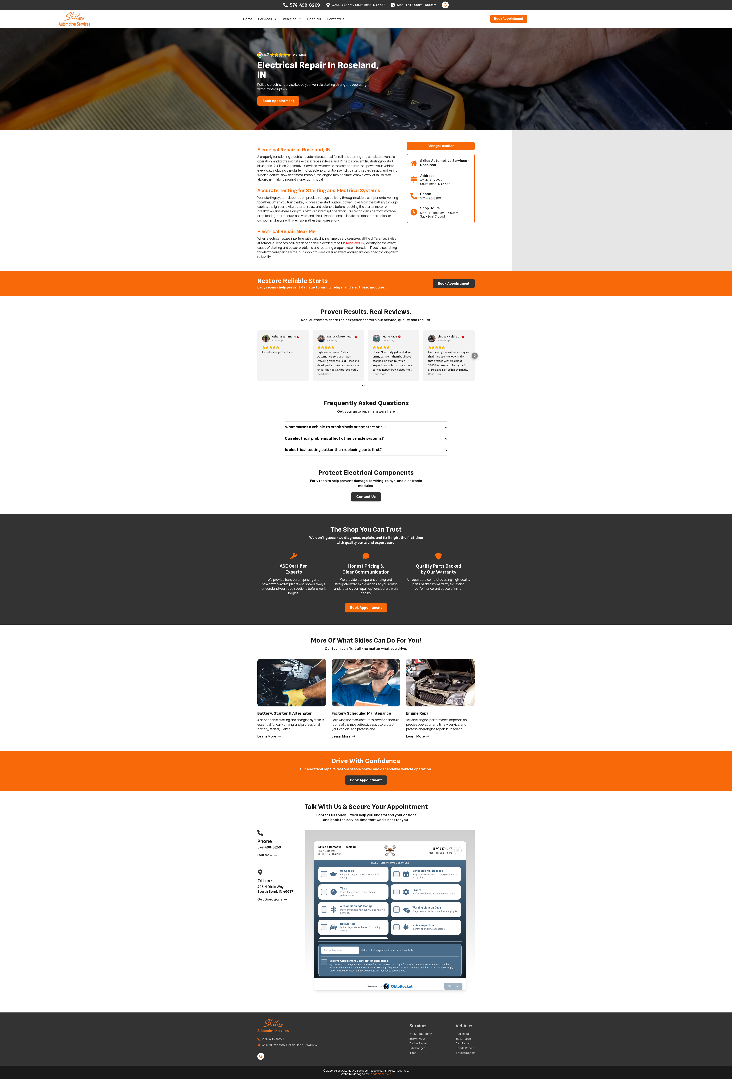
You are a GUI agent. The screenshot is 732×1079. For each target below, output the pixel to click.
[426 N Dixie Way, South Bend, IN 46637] (328, 5)
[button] (441, 146)
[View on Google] (266, 338)
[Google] (445, 5)
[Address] (413, 179)
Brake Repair (417, 1038)
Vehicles (289, 19)
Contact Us (335, 19)
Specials (314, 19)
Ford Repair (463, 1043)
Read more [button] (324, 374)
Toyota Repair (465, 1053)
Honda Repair (465, 1048)
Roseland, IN (355, 243)
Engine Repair (418, 1043)
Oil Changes (417, 1048)
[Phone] (413, 196)
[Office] (260, 872)
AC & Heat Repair (420, 1034)
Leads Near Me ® (380, 1074)
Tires (412, 1053)
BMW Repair (463, 1038)
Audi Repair (463, 1034)
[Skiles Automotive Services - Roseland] (413, 163)
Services (265, 19)
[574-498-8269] (285, 5)
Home (247, 19)
